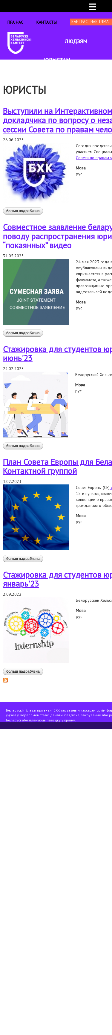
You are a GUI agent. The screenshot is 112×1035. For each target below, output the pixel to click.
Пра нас (15, 22)
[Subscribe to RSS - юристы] (5, 680)
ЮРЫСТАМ (57, 59)
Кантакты (46, 22)
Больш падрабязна (24, 211)
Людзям (76, 41)
